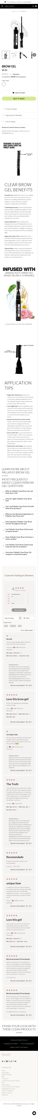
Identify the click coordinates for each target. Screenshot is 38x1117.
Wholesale (5, 1095)
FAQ (3, 1082)
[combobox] (27, 630)
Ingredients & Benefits (12, 115)
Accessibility (5, 1072)
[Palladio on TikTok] (11, 1061)
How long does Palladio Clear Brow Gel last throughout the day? (18, 523)
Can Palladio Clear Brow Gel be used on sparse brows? (19, 530)
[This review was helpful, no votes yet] (26, 685)
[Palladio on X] (13, 1061)
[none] (4, 84)
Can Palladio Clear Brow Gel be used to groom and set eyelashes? (19, 546)
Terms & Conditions (7, 1091)
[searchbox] (11, 618)
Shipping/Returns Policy (8, 1089)
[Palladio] (17, 6)
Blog (3, 1076)
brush (19, 626)
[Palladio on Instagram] (7, 1061)
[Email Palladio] (2, 1061)
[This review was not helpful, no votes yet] (29, 685)
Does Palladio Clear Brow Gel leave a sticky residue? (19, 538)
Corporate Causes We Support (11, 1080)
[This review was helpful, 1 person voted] (26, 869)
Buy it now (19, 99)
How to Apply (9, 122)
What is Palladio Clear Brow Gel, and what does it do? (19, 492)
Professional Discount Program (11, 1086)
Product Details (10, 109)
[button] (6, 55)
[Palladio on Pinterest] (9, 1061)
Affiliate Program (6, 1074)
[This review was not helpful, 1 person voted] (29, 722)
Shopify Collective (7, 1093)
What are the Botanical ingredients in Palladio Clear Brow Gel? (19, 515)
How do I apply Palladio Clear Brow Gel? (18, 500)
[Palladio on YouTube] (15, 1061)
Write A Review (19, 610)
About (3, 1070)
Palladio (9, 1104)
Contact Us (5, 1078)
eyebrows (13, 626)
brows (6, 626)
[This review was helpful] (26, 1015)
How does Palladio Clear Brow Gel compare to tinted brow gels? (18, 553)
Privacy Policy (6, 1085)
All (18, 11)
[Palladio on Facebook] (5, 1061)
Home (13, 11)
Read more (17, 800)
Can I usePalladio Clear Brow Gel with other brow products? (19, 507)
